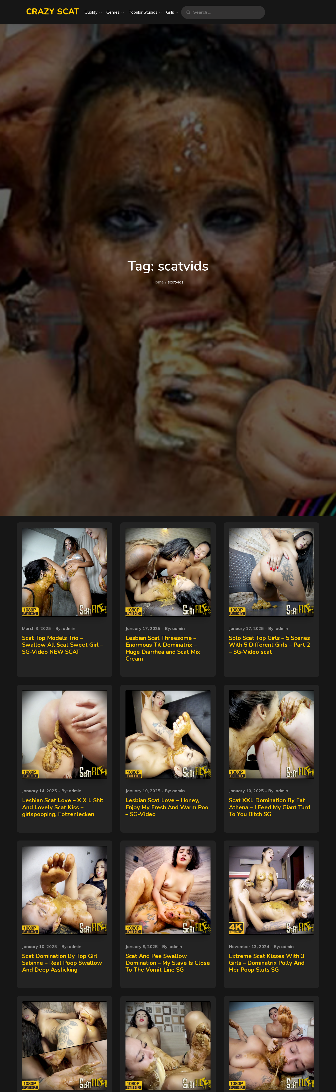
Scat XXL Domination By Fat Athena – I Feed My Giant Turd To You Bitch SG (269, 807)
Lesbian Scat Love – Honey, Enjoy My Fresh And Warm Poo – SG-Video (166, 807)
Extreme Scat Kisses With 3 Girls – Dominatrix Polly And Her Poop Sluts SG (266, 963)
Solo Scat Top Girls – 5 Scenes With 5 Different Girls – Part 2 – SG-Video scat (269, 645)
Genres (113, 12)
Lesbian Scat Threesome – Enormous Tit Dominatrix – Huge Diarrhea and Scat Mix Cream (162, 648)
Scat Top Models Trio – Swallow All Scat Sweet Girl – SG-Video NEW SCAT (62, 645)
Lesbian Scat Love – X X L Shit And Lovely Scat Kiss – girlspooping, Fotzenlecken (62, 807)
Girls (170, 12)
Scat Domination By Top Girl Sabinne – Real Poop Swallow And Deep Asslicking (62, 963)
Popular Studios (143, 12)
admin (69, 628)
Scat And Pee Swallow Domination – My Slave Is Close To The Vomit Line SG (167, 963)
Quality (91, 12)
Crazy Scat (52, 11)
